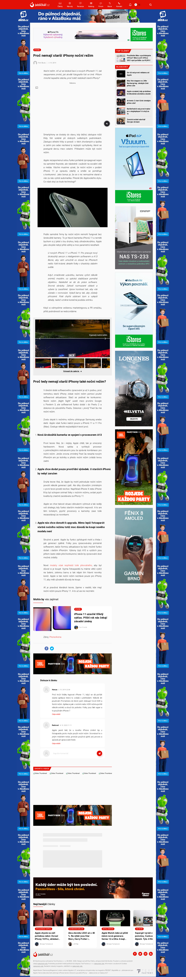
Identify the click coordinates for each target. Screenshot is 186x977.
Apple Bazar (37, 970)
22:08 (64, 690)
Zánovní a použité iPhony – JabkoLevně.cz (84, 973)
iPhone (37, 50)
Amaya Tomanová (46, 944)
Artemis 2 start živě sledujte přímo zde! (139, 102)
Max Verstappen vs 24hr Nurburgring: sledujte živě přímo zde (137, 83)
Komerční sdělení (76, 929)
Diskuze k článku (48, 680)
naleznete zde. (42, 963)
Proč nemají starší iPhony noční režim (63, 55)
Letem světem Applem (66, 970)
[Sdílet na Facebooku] (45, 648)
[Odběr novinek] (130, 4)
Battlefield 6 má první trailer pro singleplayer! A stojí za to (138, 111)
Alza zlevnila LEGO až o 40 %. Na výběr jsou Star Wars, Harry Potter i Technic (81, 936)
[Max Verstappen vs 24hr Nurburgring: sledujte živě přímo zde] (121, 83)
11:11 (66, 725)
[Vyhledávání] (150, 4)
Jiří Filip (75, 944)
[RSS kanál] (151, 954)
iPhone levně (64, 973)
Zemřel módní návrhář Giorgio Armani (136, 121)
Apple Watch (108, 929)
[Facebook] (135, 954)
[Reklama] (23, 16)
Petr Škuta (42, 63)
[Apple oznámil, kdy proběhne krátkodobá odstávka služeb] (121, 92)
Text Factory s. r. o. (59, 961)
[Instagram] (145, 954)
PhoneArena (55, 637)
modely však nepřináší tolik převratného (71, 565)
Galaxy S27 (104, 973)
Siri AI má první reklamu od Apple (138, 74)
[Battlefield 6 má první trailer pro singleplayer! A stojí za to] (121, 111)
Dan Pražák (83, 627)
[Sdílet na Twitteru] (51, 648)
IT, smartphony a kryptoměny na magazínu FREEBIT (93, 970)
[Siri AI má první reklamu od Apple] (121, 73)
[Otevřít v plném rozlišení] (73, 208)
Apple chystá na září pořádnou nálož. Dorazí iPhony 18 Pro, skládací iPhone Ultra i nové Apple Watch (47, 936)
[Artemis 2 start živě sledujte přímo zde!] (121, 101)
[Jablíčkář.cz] (39, 4)
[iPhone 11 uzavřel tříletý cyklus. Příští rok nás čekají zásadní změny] (52, 618)
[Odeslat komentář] (99, 753)
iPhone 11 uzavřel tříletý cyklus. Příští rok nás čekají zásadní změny (90, 618)
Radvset (55, 725)
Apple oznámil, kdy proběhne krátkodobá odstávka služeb (139, 92)
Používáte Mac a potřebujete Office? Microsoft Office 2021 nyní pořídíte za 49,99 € (139, 58)
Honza (54, 690)
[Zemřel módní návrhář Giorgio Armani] (121, 120)
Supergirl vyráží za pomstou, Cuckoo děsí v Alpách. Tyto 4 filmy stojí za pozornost (147, 936)
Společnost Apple (43, 929)
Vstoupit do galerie (71, 371)
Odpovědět (56, 714)
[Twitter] (140, 954)
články (44, 904)
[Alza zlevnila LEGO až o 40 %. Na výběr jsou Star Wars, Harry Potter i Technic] (82, 918)
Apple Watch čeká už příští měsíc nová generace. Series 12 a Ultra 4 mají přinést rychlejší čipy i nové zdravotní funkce (115, 936)
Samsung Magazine (50, 970)
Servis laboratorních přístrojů (48, 973)
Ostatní (139, 929)
